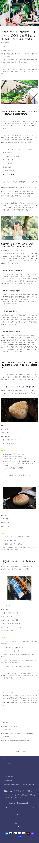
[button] (2, 2)
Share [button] (5, 46)
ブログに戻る (21, 751)
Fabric (5, 768)
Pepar (17, 839)
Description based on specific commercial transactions (19, 784)
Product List (7, 764)
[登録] (33, 808)
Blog (5, 772)
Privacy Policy (8, 780)
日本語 (18, 826)
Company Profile (8, 776)
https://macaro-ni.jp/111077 (9, 726)
